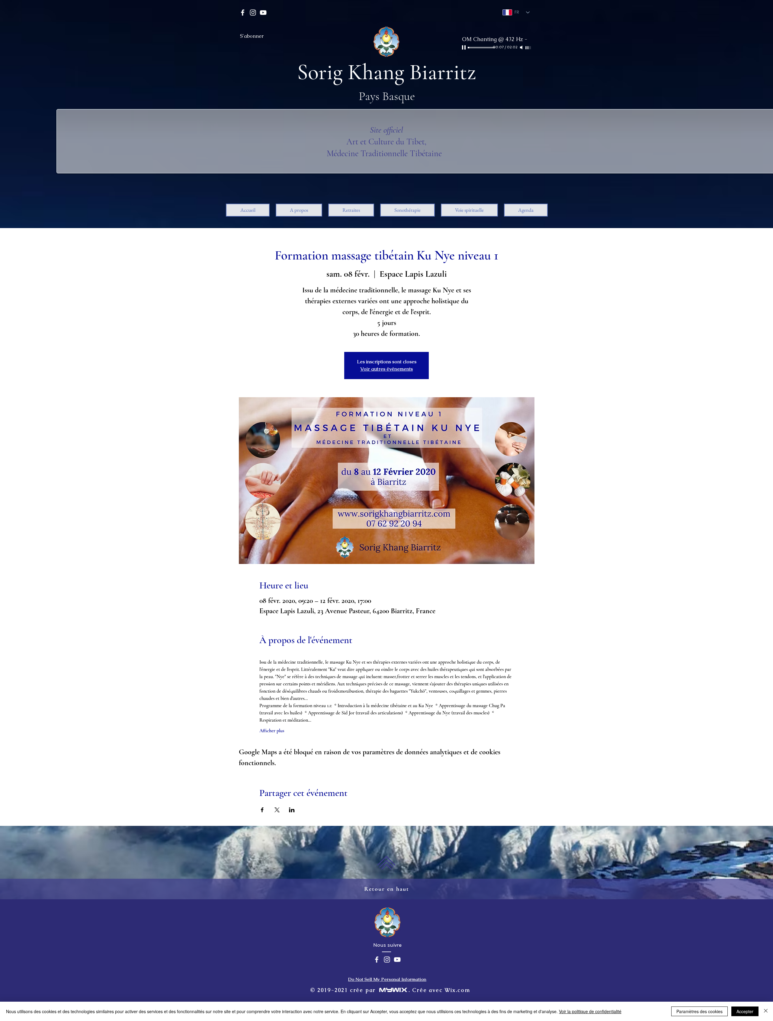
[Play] (464, 47)
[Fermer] (765, 1011)
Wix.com (457, 990)
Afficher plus (271, 731)
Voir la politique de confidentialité (590, 1011)
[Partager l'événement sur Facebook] (262, 809)
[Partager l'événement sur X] (277, 809)
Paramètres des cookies (699, 1011)
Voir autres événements (386, 369)
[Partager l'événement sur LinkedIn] (292, 809)
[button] (299, 210)
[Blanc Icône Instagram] (253, 12)
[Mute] (522, 47)
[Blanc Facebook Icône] (243, 12)
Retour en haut (386, 889)
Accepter (744, 1011)
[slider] (528, 47)
